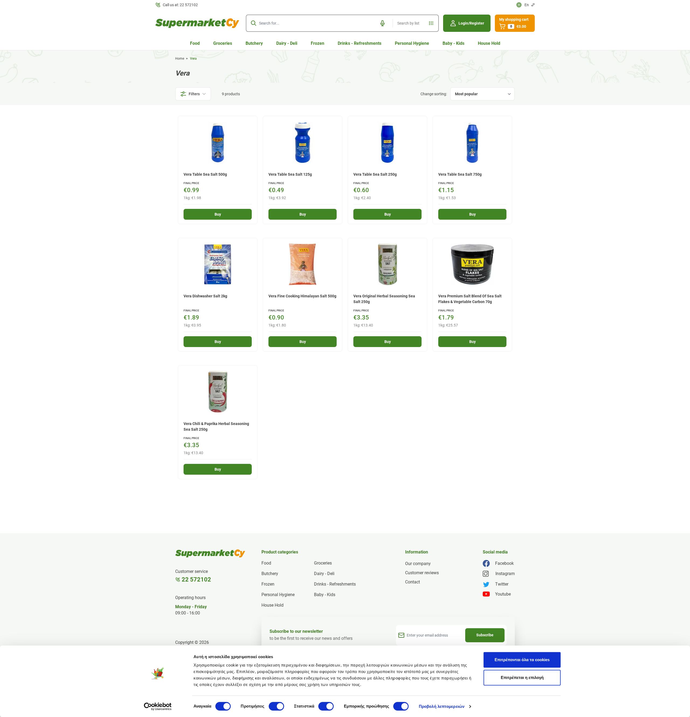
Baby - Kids (453, 43)
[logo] (197, 23)
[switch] (276, 706)
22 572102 (196, 579)
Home (179, 58)
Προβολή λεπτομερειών (441, 706)
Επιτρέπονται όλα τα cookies (522, 659)
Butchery (254, 43)
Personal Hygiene (412, 43)
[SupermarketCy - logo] (210, 553)
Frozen (317, 43)
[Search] (253, 23)
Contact (412, 582)
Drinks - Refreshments (359, 43)
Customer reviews (422, 572)
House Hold (489, 43)
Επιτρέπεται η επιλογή (522, 677)
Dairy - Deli (286, 43)
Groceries (222, 43)
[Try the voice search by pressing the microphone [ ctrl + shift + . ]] (382, 23)
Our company (418, 563)
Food (195, 43)
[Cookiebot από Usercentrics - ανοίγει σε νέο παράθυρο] (157, 706)
